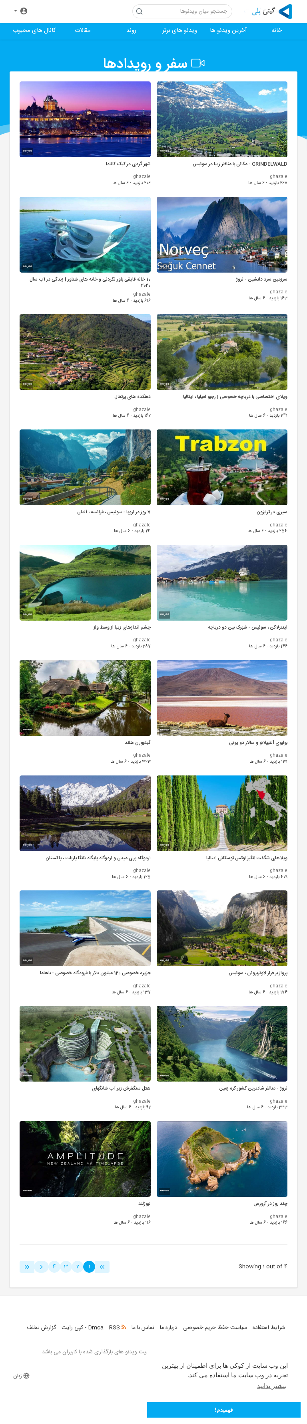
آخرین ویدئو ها (228, 31)
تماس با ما (143, 1328)
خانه (276, 31)
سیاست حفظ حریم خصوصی (215, 1328)
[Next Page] (41, 1267)
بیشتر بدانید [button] (272, 1385)
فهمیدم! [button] (224, 1409)
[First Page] (102, 1267)
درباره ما (168, 1328)
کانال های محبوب (34, 31)
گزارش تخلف (41, 1328)
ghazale (278, 176)
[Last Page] (27, 1267)
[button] (21, 11)
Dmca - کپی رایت (83, 1328)
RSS (115, 1328)
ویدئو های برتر (179, 31)
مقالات (83, 31)
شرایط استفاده (269, 1328)
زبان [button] (17, 1376)
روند (131, 31)
